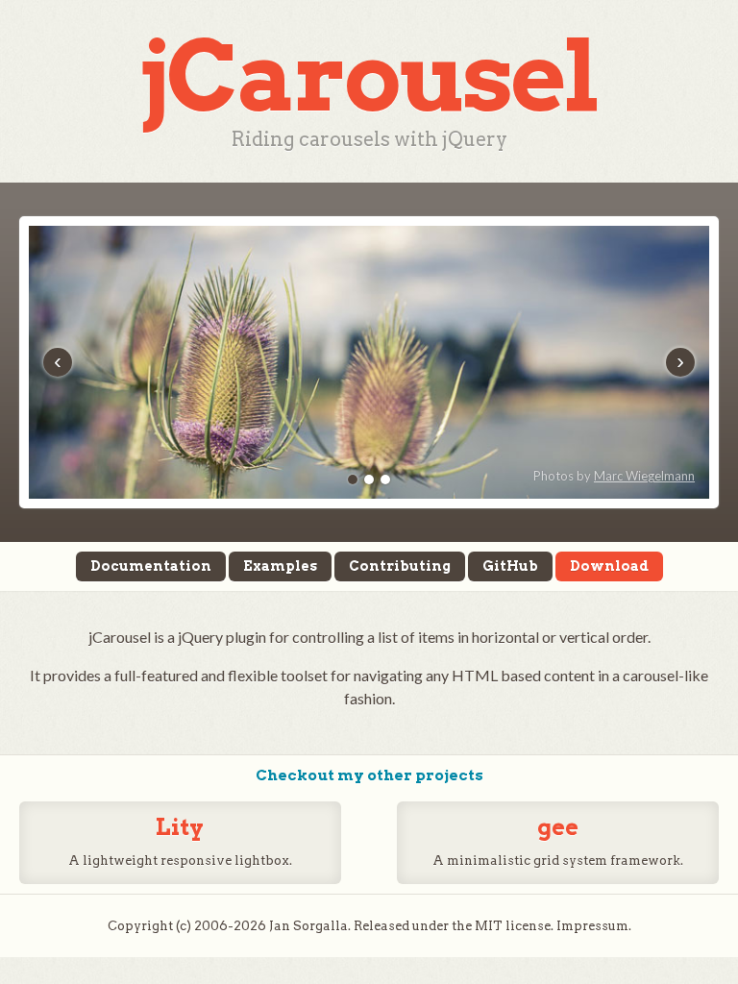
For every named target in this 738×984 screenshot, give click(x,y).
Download (609, 566)
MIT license (513, 926)
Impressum (592, 926)
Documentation (150, 566)
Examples (280, 566)
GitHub (510, 566)
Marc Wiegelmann (644, 475)
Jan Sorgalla (308, 926)
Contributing (400, 566)
